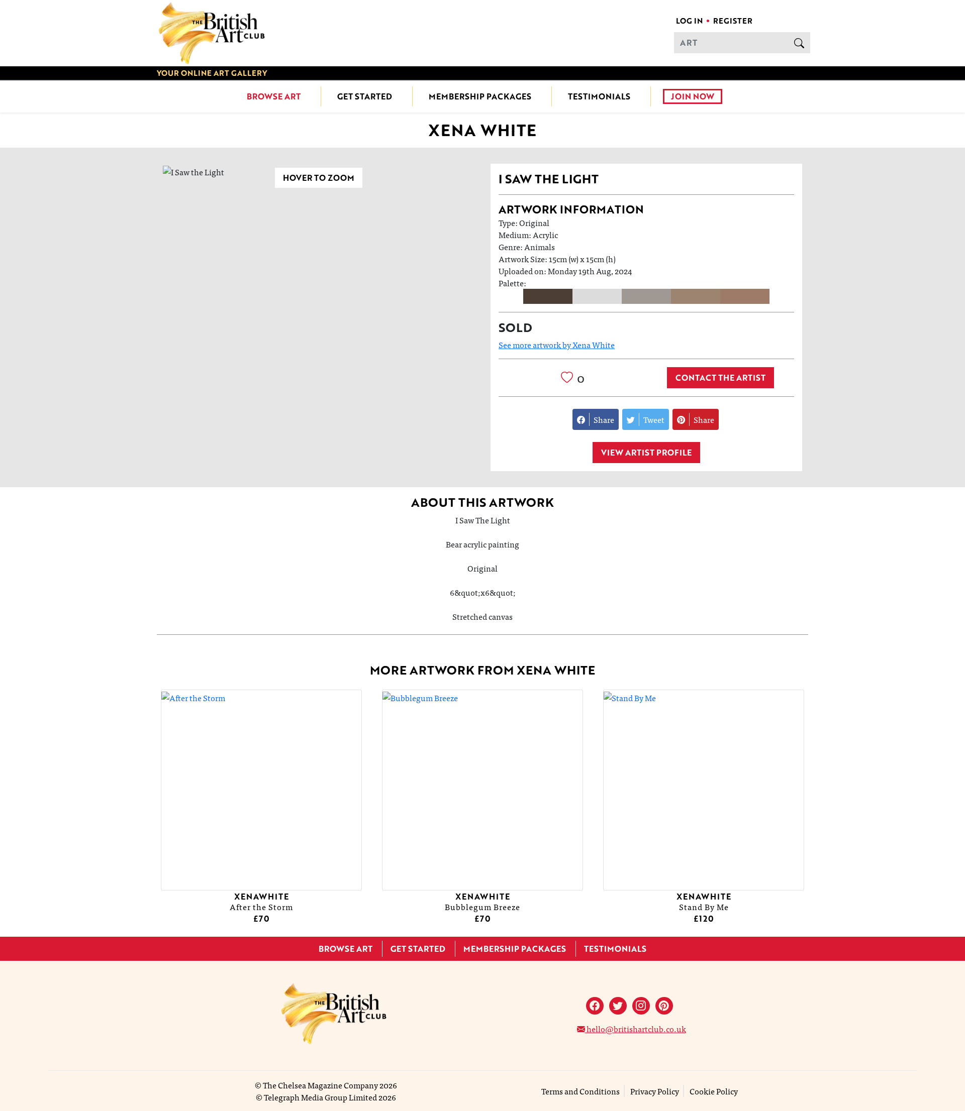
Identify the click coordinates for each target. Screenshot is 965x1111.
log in (689, 20)
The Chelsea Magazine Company (320, 1084)
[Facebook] (595, 1006)
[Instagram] (641, 1006)
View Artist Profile (646, 453)
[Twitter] (618, 1006)
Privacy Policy (654, 1090)
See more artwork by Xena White (557, 344)
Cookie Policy (714, 1090)
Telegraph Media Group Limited (320, 1096)
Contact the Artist (720, 378)
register (732, 20)
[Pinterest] (664, 1006)
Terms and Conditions (580, 1090)
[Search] (799, 42)
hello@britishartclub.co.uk (635, 1028)
